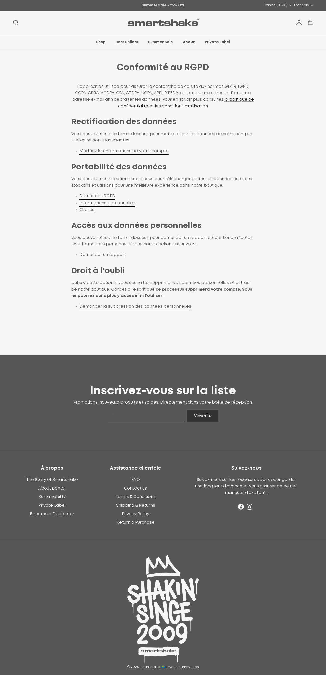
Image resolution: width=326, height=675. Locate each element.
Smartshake (149, 667)
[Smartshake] (163, 23)
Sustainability (52, 497)
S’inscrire (203, 416)
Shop (101, 42)
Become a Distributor (52, 514)
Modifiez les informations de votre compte (124, 151)
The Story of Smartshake (52, 480)
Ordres (86, 210)
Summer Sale (160, 42)
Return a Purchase (135, 522)
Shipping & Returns (135, 505)
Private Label (217, 42)
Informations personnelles (107, 203)
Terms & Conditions (136, 497)
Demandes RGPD (97, 196)
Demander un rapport (102, 255)
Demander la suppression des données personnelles (135, 306)
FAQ (135, 480)
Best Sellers (127, 42)
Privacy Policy (135, 514)
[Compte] (298, 23)
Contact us (135, 488)
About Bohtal (52, 488)
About (189, 42)
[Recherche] (16, 23)
